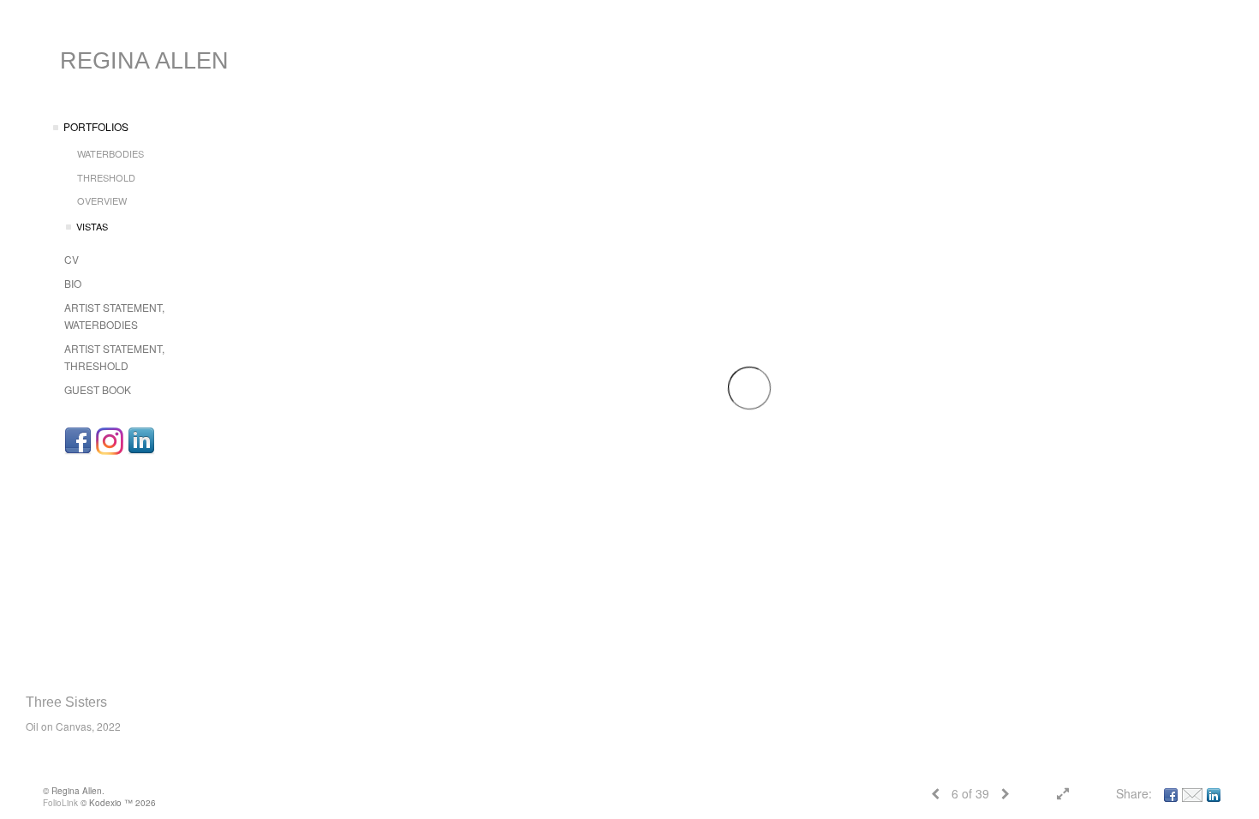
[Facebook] (78, 441)
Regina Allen (144, 61)
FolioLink (60, 803)
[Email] (1192, 793)
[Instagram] (109, 441)
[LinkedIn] (141, 441)
